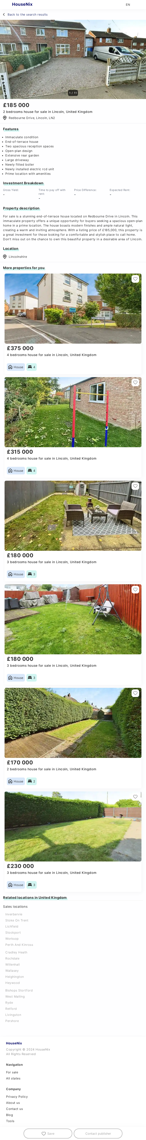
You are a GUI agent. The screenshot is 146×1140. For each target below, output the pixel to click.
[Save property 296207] (135, 279)
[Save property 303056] (135, 797)
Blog (9, 1115)
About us (13, 1103)
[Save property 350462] (135, 486)
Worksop (12, 938)
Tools (10, 1121)
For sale (12, 1072)
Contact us (14, 1109)
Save (50, 1133)
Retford (11, 1009)
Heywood (12, 983)
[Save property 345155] (135, 589)
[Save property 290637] (135, 693)
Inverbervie (13, 914)
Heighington (14, 977)
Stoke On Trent (17, 920)
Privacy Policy (17, 1096)
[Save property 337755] (135, 382)
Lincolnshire (18, 257)
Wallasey (12, 970)
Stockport (13, 932)
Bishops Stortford (19, 990)
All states (13, 1078)
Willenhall (12, 964)
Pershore (12, 1021)
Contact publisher (98, 1133)
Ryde (9, 1002)
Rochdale (12, 958)
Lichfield (11, 926)
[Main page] (29, 5)
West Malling (15, 996)
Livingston (13, 1015)
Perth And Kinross (19, 945)
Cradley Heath (16, 952)
